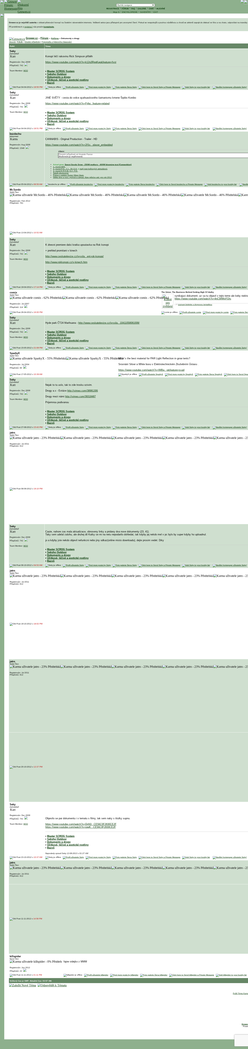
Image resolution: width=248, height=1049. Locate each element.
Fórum (44, 38)
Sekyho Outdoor (57, 74)
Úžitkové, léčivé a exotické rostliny (68, 79)
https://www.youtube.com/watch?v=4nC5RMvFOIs (203, 298)
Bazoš (50, 82)
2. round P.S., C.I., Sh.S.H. (65, 169)
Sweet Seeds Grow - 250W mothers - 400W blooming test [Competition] (98, 164)
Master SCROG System (61, 71)
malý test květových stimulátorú (93, 169)
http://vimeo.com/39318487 (80, 396)
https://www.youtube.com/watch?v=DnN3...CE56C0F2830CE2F (80, 824)
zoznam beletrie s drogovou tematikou (195, 304)
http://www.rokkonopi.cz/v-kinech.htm (66, 262)
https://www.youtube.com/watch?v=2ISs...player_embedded (79, 144)
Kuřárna (55, 38)
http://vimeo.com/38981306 (82, 390)
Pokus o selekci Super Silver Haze (68, 175)
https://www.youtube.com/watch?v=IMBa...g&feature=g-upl (151, 370)
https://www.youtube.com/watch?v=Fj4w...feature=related (77, 103)
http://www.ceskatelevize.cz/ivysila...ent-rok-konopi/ (74, 256)
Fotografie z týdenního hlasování (57, 42)
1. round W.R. (59, 167)
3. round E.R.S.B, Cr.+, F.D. (65, 171)
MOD (25, 71)
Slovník (12, 42)
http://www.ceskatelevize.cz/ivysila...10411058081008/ (109, 322)
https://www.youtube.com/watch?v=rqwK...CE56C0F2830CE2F (80, 827)
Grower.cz (32, 38)
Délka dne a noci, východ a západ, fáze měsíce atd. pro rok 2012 (82, 177)
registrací (28, 27)
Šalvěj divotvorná (60, 173)
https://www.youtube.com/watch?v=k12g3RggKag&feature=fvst (80, 62)
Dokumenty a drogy (59, 77)
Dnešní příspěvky (32, 42)
